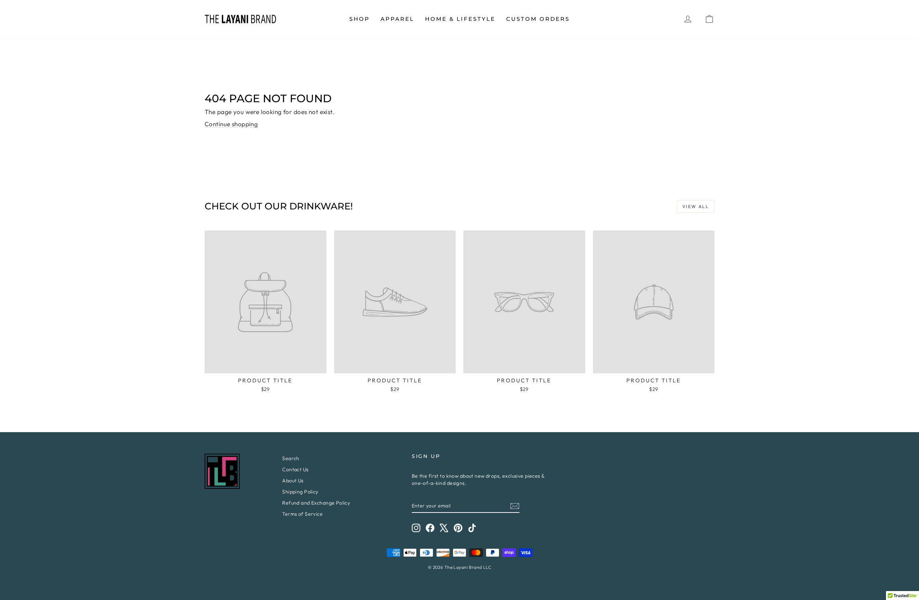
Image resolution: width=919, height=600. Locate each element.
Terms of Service (302, 514)
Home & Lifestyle (460, 18)
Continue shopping (231, 124)
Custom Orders (538, 18)
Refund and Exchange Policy (316, 503)
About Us (292, 480)
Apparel (397, 18)
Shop (359, 18)
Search (290, 458)
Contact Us (295, 469)
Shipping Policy (300, 491)
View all (695, 206)
